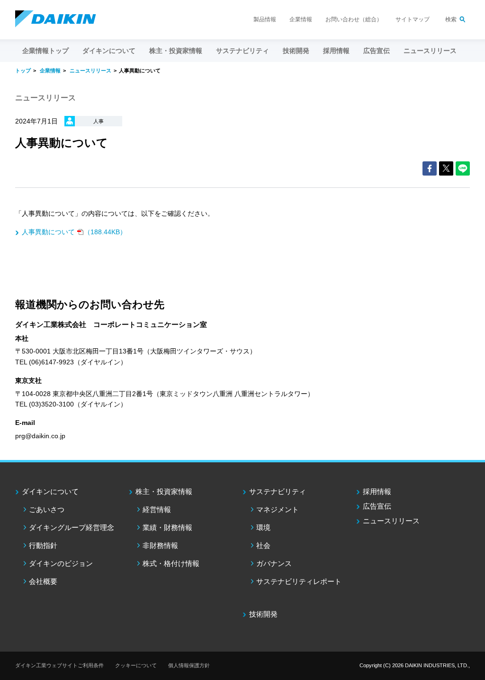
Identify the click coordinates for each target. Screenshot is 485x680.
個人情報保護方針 (189, 665)
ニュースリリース (430, 50)
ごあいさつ (46, 509)
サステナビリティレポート (298, 581)
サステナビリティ (277, 491)
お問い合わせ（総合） (353, 19)
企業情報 (300, 19)
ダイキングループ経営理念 (71, 527)
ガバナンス (274, 563)
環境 (263, 527)
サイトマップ (412, 19)
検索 (451, 19)
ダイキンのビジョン (61, 563)
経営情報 (157, 509)
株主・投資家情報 (163, 491)
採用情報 (336, 50)
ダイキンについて (50, 491)
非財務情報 (160, 545)
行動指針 (43, 545)
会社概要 (43, 581)
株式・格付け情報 (171, 563)
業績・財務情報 (167, 527)
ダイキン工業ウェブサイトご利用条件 (59, 665)
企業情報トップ (45, 50)
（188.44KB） (74, 232)
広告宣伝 (377, 506)
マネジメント (277, 509)
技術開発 (296, 50)
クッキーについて (136, 665)
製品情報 (264, 19)
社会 (263, 545)
